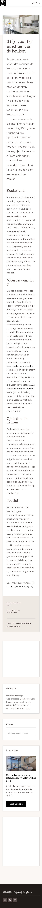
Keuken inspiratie (23, 623)
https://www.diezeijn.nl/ (21, 586)
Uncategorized (13, 626)
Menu (37, 3)
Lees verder (18, 805)
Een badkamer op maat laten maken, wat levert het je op (21, 778)
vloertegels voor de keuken (20, 366)
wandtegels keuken (24, 388)
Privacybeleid (27, 893)
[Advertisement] (21, 659)
